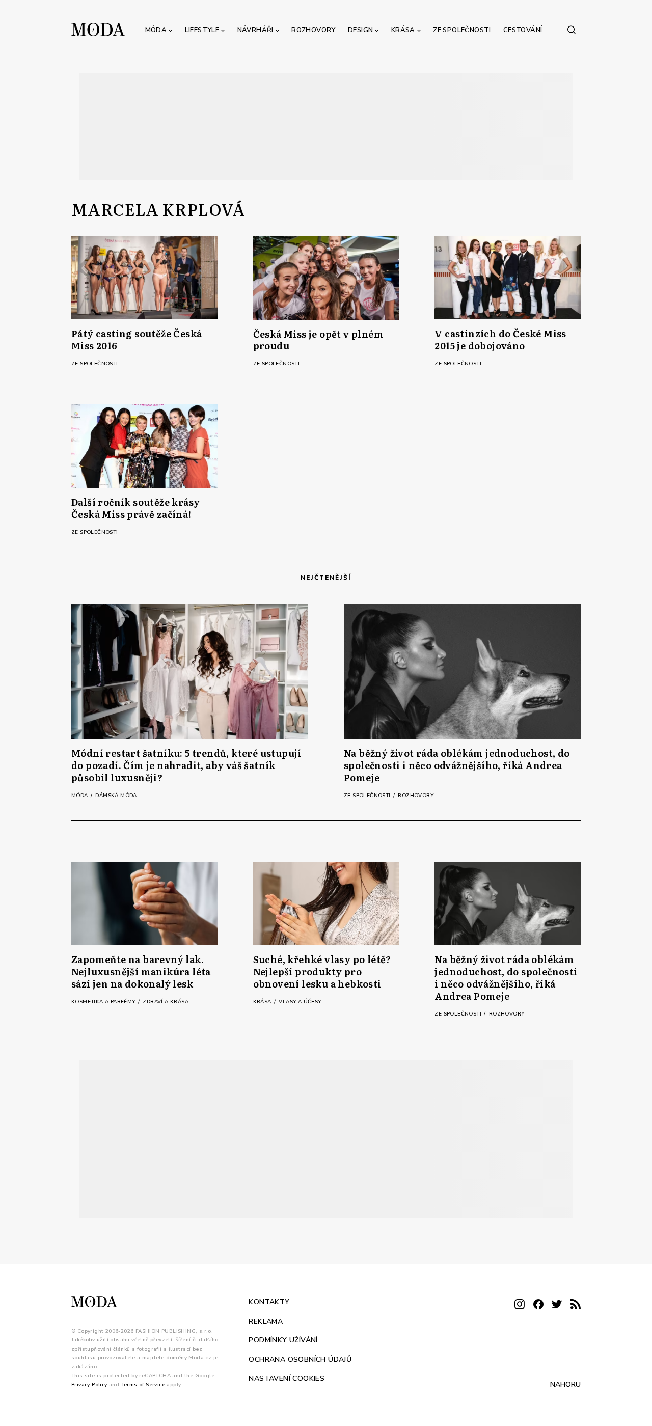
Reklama (266, 1321)
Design (360, 30)
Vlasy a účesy (300, 1001)
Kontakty (269, 1302)
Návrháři (255, 30)
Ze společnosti (462, 30)
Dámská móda (116, 795)
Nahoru (565, 1384)
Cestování (522, 30)
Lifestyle (202, 30)
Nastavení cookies (286, 1378)
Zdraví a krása (165, 1001)
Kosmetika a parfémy (104, 1001)
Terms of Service (143, 1384)
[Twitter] (557, 1305)
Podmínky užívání (283, 1340)
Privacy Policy (89, 1384)
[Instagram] (519, 1305)
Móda (156, 30)
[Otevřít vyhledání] (571, 29)
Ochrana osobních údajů (300, 1359)
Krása (403, 30)
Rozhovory (313, 30)
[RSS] (575, 1305)
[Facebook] (538, 1305)
